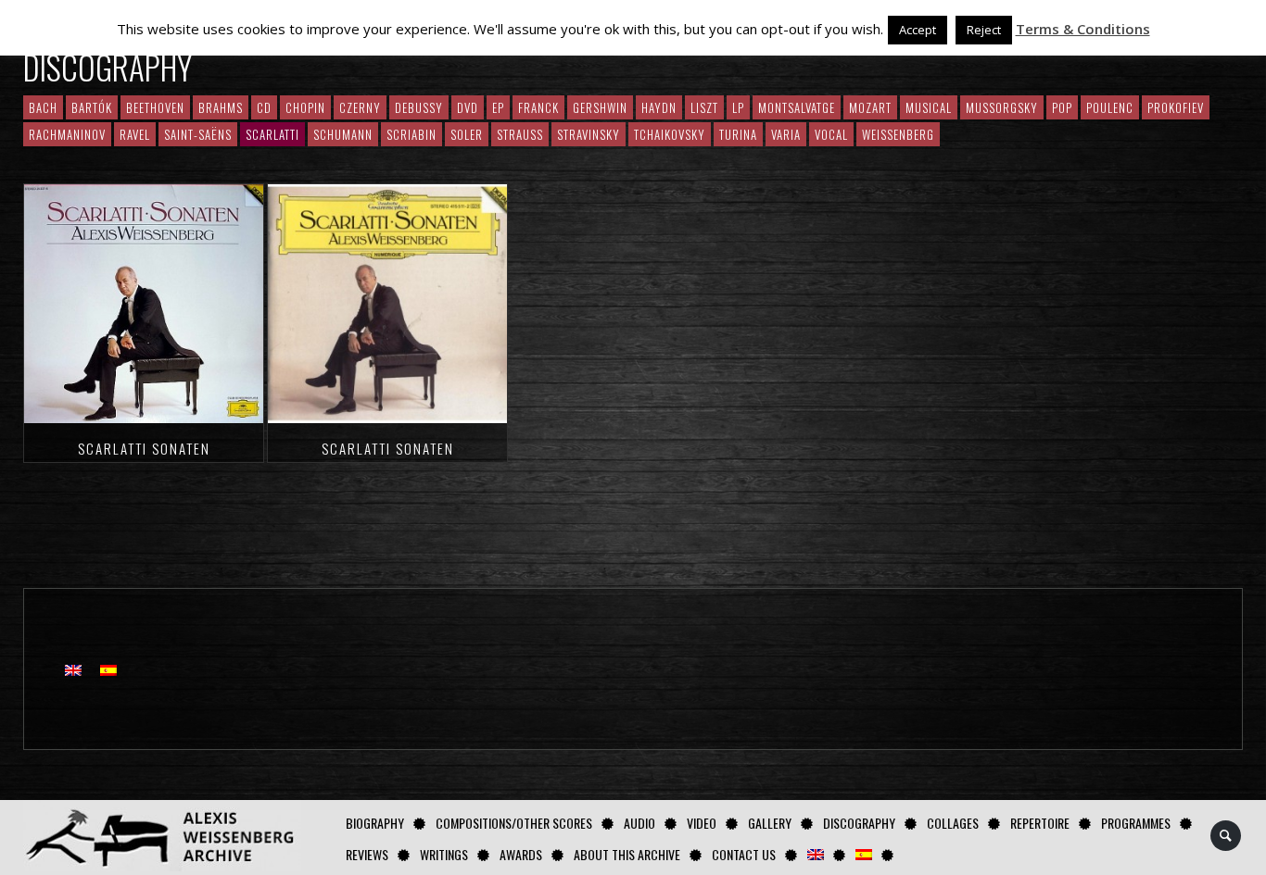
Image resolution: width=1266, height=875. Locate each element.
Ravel (135, 134)
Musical (928, 107)
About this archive (627, 854)
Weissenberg (898, 134)
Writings (444, 854)
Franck (538, 107)
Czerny (360, 107)
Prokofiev (1175, 107)
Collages (953, 822)
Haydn (659, 107)
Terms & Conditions (1083, 28)
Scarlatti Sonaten (144, 448)
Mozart (870, 107)
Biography (375, 822)
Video (701, 822)
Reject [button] (984, 29)
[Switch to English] (73, 668)
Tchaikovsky (669, 134)
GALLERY (769, 822)
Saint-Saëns (198, 134)
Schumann (343, 134)
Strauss (520, 134)
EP (498, 107)
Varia (786, 134)
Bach (43, 107)
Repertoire (1040, 822)
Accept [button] (917, 29)
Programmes (1136, 822)
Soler (466, 134)
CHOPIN (305, 107)
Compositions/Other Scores (514, 822)
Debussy (419, 107)
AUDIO (639, 822)
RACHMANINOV (67, 134)
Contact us (744, 854)
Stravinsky (588, 134)
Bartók (91, 107)
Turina (738, 134)
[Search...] (1226, 835)
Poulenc (1109, 107)
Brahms (220, 107)
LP (738, 107)
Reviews (367, 854)
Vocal (831, 134)
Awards (521, 854)
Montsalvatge (796, 107)
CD (264, 107)
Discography (859, 822)
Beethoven (155, 107)
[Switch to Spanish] (863, 854)
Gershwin (600, 107)
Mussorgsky (1002, 107)
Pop (1062, 107)
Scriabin (411, 134)
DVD (467, 107)
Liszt (704, 107)
